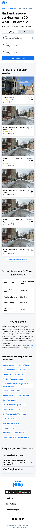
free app (29, 345)
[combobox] (18, 38)
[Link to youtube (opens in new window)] (23, 520)
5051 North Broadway (11, 423)
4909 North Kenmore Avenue (14, 433)
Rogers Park (7, 374)
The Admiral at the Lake (11, 409)
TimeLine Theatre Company (13, 379)
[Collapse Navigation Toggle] (33, 3)
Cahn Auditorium (9, 400)
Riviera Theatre (24, 365)
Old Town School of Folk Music (14, 414)
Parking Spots (13, 8)
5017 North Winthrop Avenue (13, 405)
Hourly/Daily (9, 32)
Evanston (22, 370)
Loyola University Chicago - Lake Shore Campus (15, 385)
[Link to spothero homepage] (18, 483)
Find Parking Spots (18, 58)
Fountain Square (9, 419)
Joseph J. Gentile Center (12, 391)
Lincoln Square (8, 428)
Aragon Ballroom (9, 365)
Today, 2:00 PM (11, 46)
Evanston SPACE (9, 370)
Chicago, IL (5, 8)
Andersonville (8, 395)
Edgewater (19, 374)
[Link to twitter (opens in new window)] (20, 520)
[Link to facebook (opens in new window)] (13, 520)
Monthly (26, 32)
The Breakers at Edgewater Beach (16, 437)
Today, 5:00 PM (11, 53)
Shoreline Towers (23, 395)
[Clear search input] (32, 38)
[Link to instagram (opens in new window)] (16, 520)
